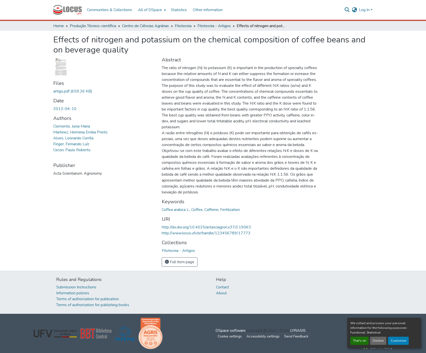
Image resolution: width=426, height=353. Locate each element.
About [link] (221, 293)
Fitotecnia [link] (183, 26)
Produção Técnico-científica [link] (93, 26)
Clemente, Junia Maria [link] (71, 126)
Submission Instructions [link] (76, 287)
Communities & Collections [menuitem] (109, 10)
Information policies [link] (72, 293)
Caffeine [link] (211, 209)
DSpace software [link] (230, 330)
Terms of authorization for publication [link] (87, 299)
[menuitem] (151, 10)
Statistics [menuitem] (179, 10)
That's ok (359, 340)
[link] (104, 91)
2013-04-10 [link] (64, 108)
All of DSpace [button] (150, 10)
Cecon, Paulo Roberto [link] (71, 150)
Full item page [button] (181, 262)
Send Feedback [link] (296, 336)
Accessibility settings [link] (263, 336)
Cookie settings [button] (230, 336)
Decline (378, 340)
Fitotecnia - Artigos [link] (214, 26)
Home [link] (58, 26)
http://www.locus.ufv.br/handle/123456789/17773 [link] (206, 233)
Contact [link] (222, 287)
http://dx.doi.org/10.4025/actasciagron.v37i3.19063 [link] (206, 227)
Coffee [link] (197, 209)
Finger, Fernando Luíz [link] (71, 144)
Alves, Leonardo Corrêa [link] (73, 138)
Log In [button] (365, 10)
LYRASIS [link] (298, 330)
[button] (67, 10)
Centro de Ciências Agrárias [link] (145, 26)
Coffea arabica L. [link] (176, 209)
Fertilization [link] (230, 209)
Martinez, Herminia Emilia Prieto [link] (80, 132)
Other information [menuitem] (208, 10)
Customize (398, 340)
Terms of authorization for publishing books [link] (92, 305)
